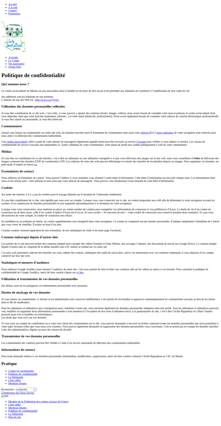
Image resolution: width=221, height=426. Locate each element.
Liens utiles (14, 380)
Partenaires (14, 13)
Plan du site (14, 417)
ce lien (79, 272)
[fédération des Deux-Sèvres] (17, 392)
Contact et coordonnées (21, 370)
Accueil (12, 4)
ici (35, 164)
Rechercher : (8, 389)
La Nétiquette (15, 377)
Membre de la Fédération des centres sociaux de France (38, 401)
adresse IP (146, 132)
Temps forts (14, 66)
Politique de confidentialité (22, 374)
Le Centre (13, 60)
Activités (13, 57)
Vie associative (16, 63)
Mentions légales (17, 383)
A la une (12, 7)
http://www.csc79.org (47, 99)
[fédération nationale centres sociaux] (4, 396)
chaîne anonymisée (17, 141)
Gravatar (141, 141)
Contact (12, 10)
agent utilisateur (165, 132)
